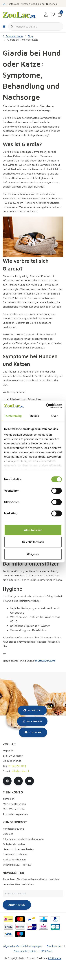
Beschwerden (54, 946)
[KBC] (43, 919)
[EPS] (43, 927)
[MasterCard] (20, 919)
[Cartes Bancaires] (55, 927)
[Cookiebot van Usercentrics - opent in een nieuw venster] (46, 405)
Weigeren (33, 554)
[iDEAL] (8, 919)
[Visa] (8, 934)
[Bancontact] (31, 919)
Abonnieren (16, 904)
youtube (35, 732)
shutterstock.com (45, 660)
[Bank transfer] (8, 927)
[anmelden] (45, 14)
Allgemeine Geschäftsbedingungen (22, 946)
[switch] (56, 491)
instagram (34, 721)
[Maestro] (20, 934)
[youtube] (29, 781)
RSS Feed (46, 951)
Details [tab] (34, 415)
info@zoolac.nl (20, 771)
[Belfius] (20, 927)
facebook (34, 710)
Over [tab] (54, 415)
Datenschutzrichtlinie (25, 951)
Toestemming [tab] (13, 415)
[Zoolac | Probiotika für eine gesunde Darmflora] (19, 14)
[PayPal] (55, 919)
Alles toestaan (33, 530)
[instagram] (18, 781)
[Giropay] (31, 927)
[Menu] (4, 26)
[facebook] (7, 781)
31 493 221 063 (17, 765)
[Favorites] (52, 14)
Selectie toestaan (33, 542)
